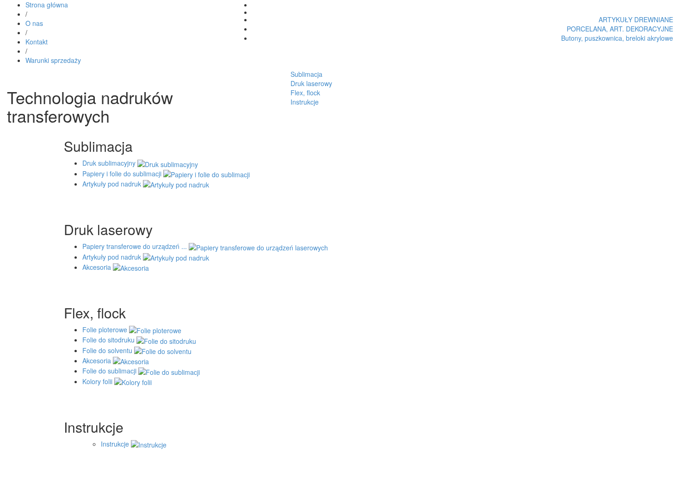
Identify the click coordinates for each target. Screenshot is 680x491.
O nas (34, 23)
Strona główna (46, 4)
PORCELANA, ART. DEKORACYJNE (620, 28)
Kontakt (36, 41)
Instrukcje (305, 101)
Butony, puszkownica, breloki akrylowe (617, 38)
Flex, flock (305, 92)
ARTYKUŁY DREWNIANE (636, 19)
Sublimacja (306, 74)
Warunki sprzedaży (53, 60)
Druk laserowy (311, 83)
